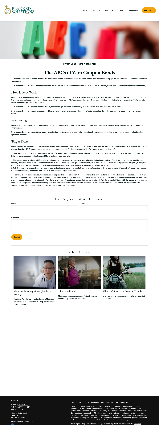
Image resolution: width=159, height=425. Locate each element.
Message (15, 217)
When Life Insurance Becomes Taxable (122, 291)
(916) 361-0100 (22, 405)
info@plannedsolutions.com (22, 421)
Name (13, 203)
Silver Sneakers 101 (68, 291)
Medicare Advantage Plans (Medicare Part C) (32, 293)
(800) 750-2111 (24, 407)
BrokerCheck (124, 402)
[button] (84, 10)
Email (83, 203)
